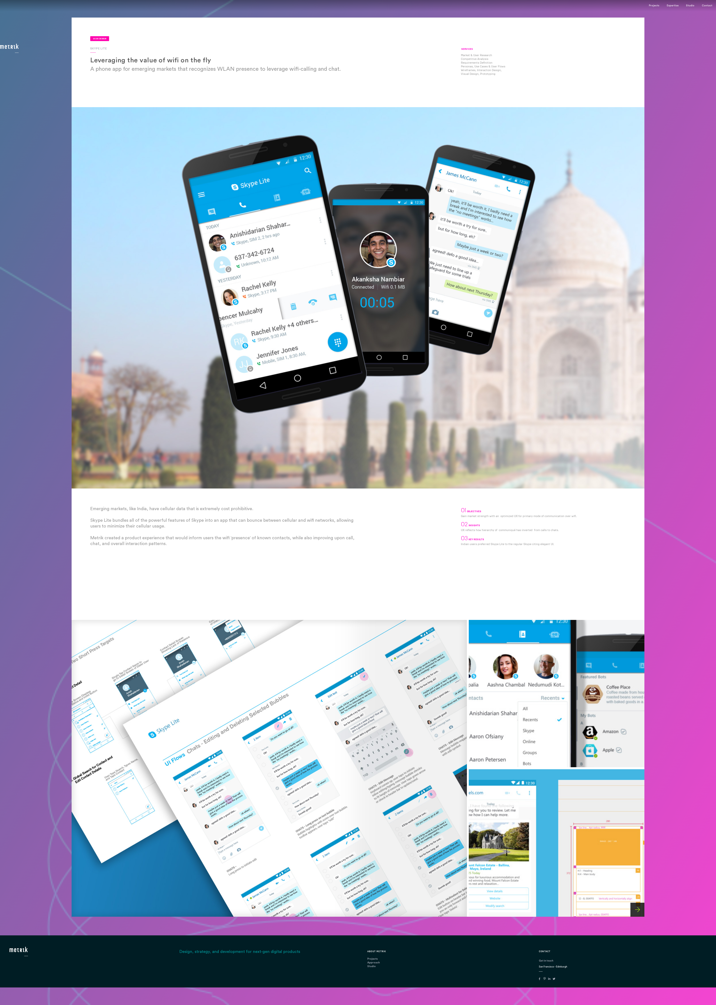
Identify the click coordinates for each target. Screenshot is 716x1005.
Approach (373, 962)
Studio (371, 966)
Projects (372, 959)
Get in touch (546, 960)
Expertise (673, 5)
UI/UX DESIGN (99, 39)
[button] (708, 502)
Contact (707, 5)
